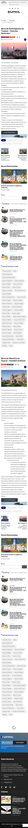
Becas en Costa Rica (7, 290)
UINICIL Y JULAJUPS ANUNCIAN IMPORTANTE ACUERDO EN (19, 811)
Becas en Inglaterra (7, 310)
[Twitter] (12, 8)
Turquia (12, 37)
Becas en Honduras (7, 303)
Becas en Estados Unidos (8, 297)
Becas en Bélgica (6, 284)
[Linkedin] (18, 8)
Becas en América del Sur (8, 277)
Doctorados (12, 20)
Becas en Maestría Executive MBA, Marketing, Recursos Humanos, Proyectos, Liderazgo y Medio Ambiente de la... (18, 246)
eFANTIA (15, 826)
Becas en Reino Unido (19, 319)
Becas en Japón (16, 313)
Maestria (4, 345)
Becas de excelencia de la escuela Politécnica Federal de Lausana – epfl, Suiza (18, 221)
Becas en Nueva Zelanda (19, 316)
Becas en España (6, 293)
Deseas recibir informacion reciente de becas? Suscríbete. (12, 747)
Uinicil (10, 345)
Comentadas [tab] (23, 204)
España (11, 242)
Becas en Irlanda (19, 310)
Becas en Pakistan (7, 319)
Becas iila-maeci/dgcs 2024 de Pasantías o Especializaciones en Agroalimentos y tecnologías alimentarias (17, 233)
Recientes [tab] (6, 204)
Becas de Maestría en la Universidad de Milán (17, 210)
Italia (11, 208)
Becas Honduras (18, 332)
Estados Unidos (6, 342)
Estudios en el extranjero (19, 342)
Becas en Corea (16, 287)
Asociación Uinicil (12, 140)
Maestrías (12, 217)
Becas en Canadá (17, 284)
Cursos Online (20, 339)
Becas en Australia (19, 280)
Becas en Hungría (19, 303)
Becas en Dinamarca (20, 290)
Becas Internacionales (7, 336)
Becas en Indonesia (17, 306)
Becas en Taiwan (18, 329)
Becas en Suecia (6, 326)
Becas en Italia (6, 313)
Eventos (12, 255)
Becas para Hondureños (8, 339)
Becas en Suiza (17, 326)
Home (4, 20)
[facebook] (9, 8)
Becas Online (19, 336)
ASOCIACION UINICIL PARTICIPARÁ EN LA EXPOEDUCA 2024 (16, 258)
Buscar (3, 195)
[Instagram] (15, 8)
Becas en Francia (6, 300)
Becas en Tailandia (7, 329)
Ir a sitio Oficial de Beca (9, 132)
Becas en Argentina (7, 280)
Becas (20, 140)
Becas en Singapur (18, 323)
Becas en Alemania (7, 274)
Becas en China (6, 287)
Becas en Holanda (17, 300)
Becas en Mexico (6, 316)
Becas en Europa (7, 143)
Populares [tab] (14, 204)
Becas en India (6, 306)
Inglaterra (14, 181)
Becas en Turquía (18, 143)
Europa (4, 364)
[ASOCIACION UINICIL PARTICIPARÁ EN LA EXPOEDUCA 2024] (6, 800)
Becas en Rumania (7, 323)
